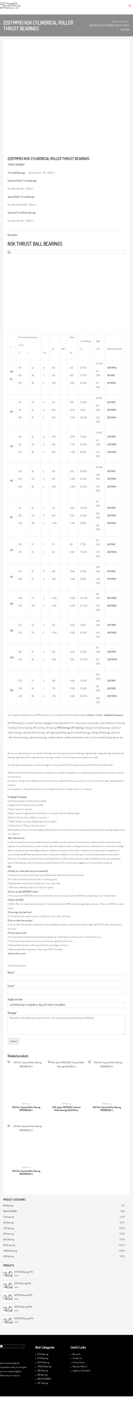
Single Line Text (15, 999)
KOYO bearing (9, 1245)
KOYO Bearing (43, 1362)
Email (11, 986)
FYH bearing (8, 1216)
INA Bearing (8, 1205)
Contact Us (77, 1358)
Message (13, 1012)
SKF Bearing (8, 1228)
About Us (76, 1354)
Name (11, 972)
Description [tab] (13, 234)
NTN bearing (8, 1233)
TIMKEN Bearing (10, 1250)
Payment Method (80, 1366)
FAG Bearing (8, 1256)
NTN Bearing (42, 1358)
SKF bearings (77, 727)
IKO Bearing (8, 1222)
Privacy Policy (79, 1362)
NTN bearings (63, 727)
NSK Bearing (8, 1239)
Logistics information (82, 1370)
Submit (13, 1041)
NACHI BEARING (10, 1211)
